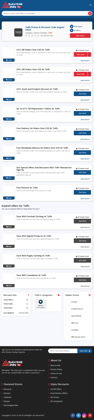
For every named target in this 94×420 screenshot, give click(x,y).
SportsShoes (76, 316)
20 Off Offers (56, 389)
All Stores (54, 397)
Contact (53, 377)
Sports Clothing (40, 33)
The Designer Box (10, 405)
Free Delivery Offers (58, 393)
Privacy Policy (56, 369)
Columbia (74, 330)
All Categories (56, 401)
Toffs (50, 33)
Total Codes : (8, 304)
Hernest (6, 393)
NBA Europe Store (78, 337)
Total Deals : (8, 308)
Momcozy (7, 389)
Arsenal (74, 302)
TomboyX (7, 397)
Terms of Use (56, 373)
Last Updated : (8, 313)
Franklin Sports (77, 309)
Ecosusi (6, 401)
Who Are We (55, 365)
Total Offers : (8, 300)
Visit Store (80, 36)
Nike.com (74, 323)
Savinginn (28, 33)
